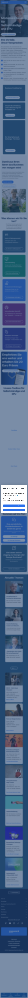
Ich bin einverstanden (14, 506)
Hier (22, 497)
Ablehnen (14, 510)
